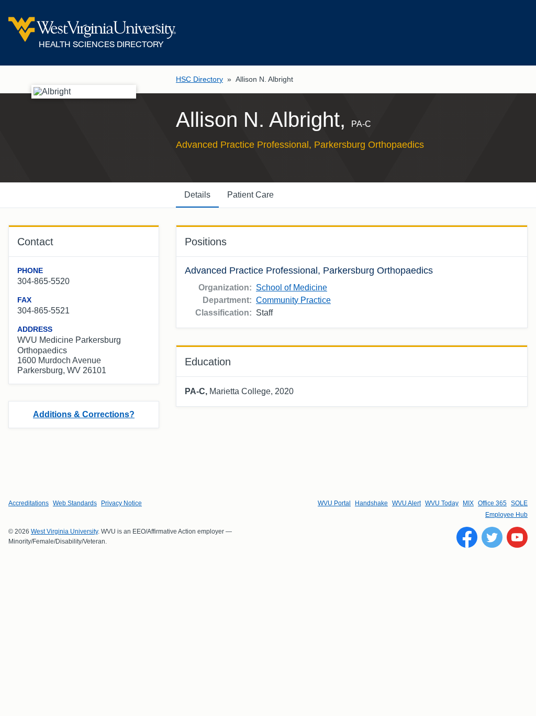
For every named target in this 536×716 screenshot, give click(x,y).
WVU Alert (406, 503)
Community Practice (293, 300)
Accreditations (28, 503)
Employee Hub (506, 514)
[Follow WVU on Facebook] (466, 537)
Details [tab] (197, 194)
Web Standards (75, 503)
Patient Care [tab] (250, 194)
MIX (468, 503)
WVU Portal (334, 503)
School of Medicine (291, 287)
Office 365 (492, 503)
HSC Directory (199, 79)
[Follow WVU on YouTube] (517, 537)
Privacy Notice (121, 503)
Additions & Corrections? (84, 414)
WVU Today (442, 503)
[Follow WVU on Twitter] (492, 537)
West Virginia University (64, 531)
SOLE (519, 503)
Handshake (371, 503)
